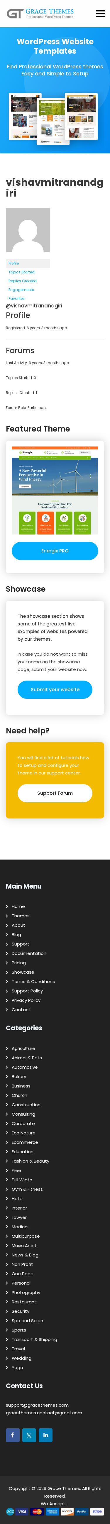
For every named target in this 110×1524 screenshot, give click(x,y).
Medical (20, 1227)
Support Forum (55, 793)
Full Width (22, 1180)
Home (18, 906)
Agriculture (23, 1048)
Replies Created (23, 280)
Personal (21, 1283)
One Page (22, 1274)
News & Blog (25, 1255)
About (18, 925)
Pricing (19, 963)
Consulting (23, 1114)
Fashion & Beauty (30, 1161)
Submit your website (55, 689)
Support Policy (27, 991)
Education (22, 1152)
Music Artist (24, 1245)
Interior (19, 1208)
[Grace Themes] (40, 15)
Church (19, 1095)
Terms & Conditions (33, 981)
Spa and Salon (27, 1320)
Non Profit (22, 1264)
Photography (26, 1292)
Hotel (17, 1198)
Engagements (21, 289)
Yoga (17, 1367)
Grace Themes (64, 1488)
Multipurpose (26, 1236)
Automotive (25, 1067)
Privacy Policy (26, 1000)
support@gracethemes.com (37, 1405)
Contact (21, 1010)
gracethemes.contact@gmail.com (44, 1413)
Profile (14, 263)
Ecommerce (25, 1142)
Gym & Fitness (27, 1189)
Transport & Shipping (34, 1339)
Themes (21, 916)
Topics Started (22, 272)
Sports (19, 1330)
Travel (18, 1349)
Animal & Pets (27, 1058)
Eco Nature (23, 1133)
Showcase (23, 972)
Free (16, 1170)
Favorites (17, 298)
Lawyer (19, 1217)
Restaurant (24, 1302)
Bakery (19, 1076)
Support (20, 944)
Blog (16, 934)
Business (21, 1086)
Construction (26, 1105)
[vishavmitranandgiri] (28, 256)
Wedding (21, 1358)
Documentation (29, 953)
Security (20, 1311)
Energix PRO (55, 550)
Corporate (23, 1123)
